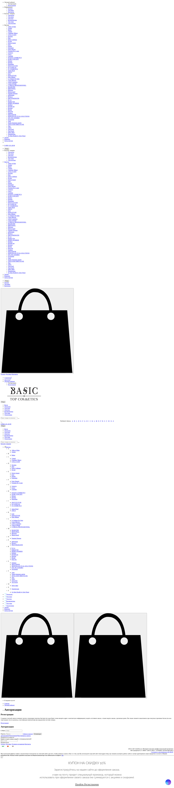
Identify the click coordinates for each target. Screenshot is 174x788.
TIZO (9, 128)
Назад (6, 148)
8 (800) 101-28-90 (9, 145)
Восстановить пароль (24, 735)
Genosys (10, 53)
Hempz (10, 61)
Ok (62, 755)
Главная (6, 703)
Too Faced (11, 131)
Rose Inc (10, 111)
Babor (10, 30)
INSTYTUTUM (13, 66)
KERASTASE (12, 75)
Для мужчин (12, 23)
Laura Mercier (12, 80)
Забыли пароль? (28, 734)
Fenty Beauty (12, 49)
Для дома (11, 22)
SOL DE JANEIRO (14, 118)
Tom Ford (11, 129)
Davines (10, 36)
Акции (6, 137)
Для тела (10, 18)
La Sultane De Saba (13, 79)
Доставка (11, 10)
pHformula (11, 95)
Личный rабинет (9, 705)
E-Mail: (3, 730)
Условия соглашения (18, 744)
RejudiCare (11, 106)
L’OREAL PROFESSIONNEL (17, 85)
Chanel (10, 31)
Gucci (9, 54)
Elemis (10, 46)
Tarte (9, 121)
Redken (10, 105)
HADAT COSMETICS (15, 57)
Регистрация (12, 5)
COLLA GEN (12, 35)
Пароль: (3, 734)
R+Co (10, 100)
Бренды (6, 162)
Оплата (10, 9)
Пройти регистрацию (87, 784)
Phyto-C (10, 97)
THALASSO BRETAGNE (16, 124)
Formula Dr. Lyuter (13, 51)
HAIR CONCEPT (13, 59)
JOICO (10, 72)
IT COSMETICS (13, 69)
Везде (6, 405)
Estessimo (11, 48)
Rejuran (10, 108)
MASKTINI (11, 87)
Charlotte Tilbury (13, 33)
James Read (11, 70)
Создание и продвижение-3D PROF (162, 752)
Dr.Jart (10, 41)
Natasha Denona (12, 93)
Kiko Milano (11, 77)
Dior (9, 38)
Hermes (10, 62)
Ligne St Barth (12, 83)
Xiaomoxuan (11, 134)
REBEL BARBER (13, 103)
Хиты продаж (8, 141)
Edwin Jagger (12, 43)
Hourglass (11, 64)
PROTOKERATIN (13, 98)
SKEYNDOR (12, 114)
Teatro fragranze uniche (14, 123)
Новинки (7, 139)
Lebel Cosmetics (12, 82)
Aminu (10, 28)
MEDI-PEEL (12, 88)
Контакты (11, 12)
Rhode (10, 110)
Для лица (11, 17)
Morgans (10, 90)
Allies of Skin (12, 26)
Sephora (10, 113)
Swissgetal (11, 119)
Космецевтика (12, 20)
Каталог (6, 444)
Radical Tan (11, 101)
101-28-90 (6, 424)
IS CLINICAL (12, 67)
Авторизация (12, 4)
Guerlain (10, 56)
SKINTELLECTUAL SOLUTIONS (18, 116)
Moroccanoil (11, 92)
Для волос (11, 15)
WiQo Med (11, 132)
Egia (9, 44)
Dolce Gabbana (12, 39)
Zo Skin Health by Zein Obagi (16, 136)
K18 (9, 74)
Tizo (9, 126)
